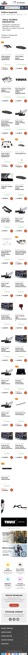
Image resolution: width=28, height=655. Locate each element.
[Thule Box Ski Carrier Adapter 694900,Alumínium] (21, 274)
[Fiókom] (22, 8)
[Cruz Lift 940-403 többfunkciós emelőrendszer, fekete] (7, 242)
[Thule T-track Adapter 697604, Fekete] (21, 112)
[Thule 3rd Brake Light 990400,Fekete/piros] (21, 307)
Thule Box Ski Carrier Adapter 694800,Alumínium (20, 350)
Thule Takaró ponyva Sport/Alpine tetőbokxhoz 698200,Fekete (7, 123)
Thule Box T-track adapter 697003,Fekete (6, 90)
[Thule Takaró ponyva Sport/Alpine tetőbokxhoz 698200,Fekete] (7, 112)
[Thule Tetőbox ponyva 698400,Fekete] (21, 177)
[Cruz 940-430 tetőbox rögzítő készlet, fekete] (7, 209)
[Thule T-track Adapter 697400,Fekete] (7, 339)
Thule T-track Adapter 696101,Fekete (5, 285)
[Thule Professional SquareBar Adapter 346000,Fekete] (21, 242)
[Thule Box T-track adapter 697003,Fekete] (7, 80)
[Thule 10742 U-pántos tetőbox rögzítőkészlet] (7, 144)
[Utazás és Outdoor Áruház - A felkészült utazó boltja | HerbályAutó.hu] (4, 3)
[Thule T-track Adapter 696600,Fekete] (7, 371)
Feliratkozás (14, 605)
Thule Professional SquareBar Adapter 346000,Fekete (20, 252)
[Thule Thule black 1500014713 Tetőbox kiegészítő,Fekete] (21, 80)
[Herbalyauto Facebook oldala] (10, 619)
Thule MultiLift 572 (20, 153)
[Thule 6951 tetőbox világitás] (7, 177)
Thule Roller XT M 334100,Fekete (20, 413)
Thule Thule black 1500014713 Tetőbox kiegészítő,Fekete (20, 91)
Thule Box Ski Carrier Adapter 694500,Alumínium (6, 447)
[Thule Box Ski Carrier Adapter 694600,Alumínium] (7, 307)
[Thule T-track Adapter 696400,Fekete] (7, 404)
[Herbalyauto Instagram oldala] (14, 619)
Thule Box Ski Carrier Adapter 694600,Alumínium (6, 317)
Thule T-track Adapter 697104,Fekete (19, 220)
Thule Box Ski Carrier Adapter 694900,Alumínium (20, 285)
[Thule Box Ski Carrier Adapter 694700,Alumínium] (21, 436)
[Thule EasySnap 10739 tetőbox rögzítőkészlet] (7, 47)
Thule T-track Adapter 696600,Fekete (5, 382)
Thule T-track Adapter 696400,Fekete (5, 414)
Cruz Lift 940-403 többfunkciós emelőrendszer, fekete (6, 253)
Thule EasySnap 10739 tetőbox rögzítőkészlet (5, 58)
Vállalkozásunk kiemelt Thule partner (14, 528)
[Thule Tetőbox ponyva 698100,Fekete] (21, 47)
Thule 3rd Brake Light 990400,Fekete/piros (21, 318)
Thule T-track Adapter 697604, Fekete (20, 122)
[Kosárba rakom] (11, 68)
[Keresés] (18, 7)
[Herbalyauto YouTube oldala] (17, 619)
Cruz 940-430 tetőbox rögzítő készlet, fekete (5, 220)
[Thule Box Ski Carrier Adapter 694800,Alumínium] (21, 339)
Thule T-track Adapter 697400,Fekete (5, 350)
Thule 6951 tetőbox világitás (6, 187)
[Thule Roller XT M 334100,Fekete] (21, 404)
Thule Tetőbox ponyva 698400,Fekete (19, 188)
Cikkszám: (3, 54)
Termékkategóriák (2, 8)
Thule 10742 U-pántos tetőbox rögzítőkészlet (5, 155)
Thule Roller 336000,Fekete (5, 478)
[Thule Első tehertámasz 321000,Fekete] (21, 371)
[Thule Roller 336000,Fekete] (7, 468)
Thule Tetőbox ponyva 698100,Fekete (19, 58)
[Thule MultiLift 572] (21, 144)
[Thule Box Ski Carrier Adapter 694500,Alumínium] (7, 436)
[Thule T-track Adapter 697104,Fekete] (21, 209)
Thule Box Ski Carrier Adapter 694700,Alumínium (20, 447)
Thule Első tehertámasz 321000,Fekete (19, 382)
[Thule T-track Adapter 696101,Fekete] (7, 274)
